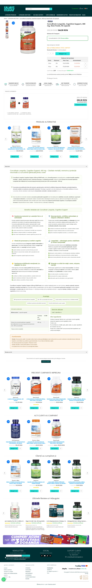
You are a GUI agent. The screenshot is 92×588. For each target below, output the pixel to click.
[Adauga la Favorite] (21, 156)
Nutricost (15, 397)
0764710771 (74, 555)
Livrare (5, 568)
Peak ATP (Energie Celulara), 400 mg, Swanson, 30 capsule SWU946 (77, 399)
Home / (6, 18)
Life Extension (15, 440)
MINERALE (28, 571)
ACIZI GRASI (28, 569)
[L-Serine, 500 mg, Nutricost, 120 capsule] (15, 386)
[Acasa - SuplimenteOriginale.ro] (11, 8)
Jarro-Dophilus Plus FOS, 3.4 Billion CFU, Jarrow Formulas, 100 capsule (22, 521)
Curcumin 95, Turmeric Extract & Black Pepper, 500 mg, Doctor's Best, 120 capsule (36, 148)
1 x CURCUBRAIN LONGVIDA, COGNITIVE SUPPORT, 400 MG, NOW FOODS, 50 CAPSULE (13, 113)
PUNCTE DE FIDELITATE (75, 15)
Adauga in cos (62, 53)
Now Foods (36, 397)
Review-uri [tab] (8, 352)
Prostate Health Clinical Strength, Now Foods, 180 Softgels (56, 442)
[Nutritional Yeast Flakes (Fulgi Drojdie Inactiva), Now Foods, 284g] (56, 386)
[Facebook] (42, 555)
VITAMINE (28, 568)
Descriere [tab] (7, 166)
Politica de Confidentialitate (20, 559)
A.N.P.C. (6, 575)
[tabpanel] (28, 37)
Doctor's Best (36, 146)
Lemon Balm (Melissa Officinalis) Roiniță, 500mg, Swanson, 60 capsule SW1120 (56, 482)
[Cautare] (51, 9)
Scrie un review (46, 361)
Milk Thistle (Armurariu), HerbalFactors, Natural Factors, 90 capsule (16, 148)
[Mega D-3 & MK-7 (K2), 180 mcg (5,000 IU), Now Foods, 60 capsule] (35, 511)
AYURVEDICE (28, 575)
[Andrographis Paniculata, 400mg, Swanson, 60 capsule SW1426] (76, 469)
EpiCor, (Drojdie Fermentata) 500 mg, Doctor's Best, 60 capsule (15, 482)
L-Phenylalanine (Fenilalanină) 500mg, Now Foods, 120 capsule (36, 399)
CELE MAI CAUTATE (30, 565)
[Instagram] (50, 555)
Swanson (56, 146)
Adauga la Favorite (52, 78)
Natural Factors (16, 146)
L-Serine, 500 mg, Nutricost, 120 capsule (15, 399)
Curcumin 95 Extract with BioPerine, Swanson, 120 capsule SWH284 (56, 148)
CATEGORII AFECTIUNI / (13, 18)
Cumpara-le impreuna (80, 104)
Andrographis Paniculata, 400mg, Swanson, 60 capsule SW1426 (76, 482)
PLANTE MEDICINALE (30, 577)
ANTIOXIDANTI (29, 573)
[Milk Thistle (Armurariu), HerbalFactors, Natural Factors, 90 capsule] (16, 135)
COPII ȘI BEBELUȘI (50, 15)
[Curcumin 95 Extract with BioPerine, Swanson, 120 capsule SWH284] (56, 135)
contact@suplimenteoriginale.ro (75, 557)
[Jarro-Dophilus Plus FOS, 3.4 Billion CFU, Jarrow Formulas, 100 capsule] (14, 511)
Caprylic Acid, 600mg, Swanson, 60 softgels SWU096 (35, 482)
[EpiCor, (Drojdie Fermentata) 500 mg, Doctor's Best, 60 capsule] (15, 469)
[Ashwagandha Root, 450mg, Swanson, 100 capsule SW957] (77, 511)
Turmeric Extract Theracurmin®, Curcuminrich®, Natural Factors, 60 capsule (76, 148)
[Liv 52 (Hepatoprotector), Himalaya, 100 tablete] (56, 511)
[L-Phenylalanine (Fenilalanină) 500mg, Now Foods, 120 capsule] (36, 386)
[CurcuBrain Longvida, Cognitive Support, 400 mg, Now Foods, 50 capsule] (28, 37)
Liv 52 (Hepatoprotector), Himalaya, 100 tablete (58, 521)
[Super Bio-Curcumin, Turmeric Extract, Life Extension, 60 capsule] (15, 429)
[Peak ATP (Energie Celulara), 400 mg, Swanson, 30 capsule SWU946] (76, 386)
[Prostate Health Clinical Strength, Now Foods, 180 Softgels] (56, 429)
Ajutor (5, 578)
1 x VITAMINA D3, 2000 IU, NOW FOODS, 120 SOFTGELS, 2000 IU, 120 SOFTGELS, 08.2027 (25, 113)
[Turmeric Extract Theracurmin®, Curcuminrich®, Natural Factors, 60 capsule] (75, 135)
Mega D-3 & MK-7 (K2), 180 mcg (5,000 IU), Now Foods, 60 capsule (41, 521)
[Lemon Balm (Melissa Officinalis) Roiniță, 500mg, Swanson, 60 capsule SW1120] (56, 469)
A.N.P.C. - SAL (7, 577)
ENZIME (27, 578)
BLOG (83, 15)
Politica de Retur (8, 569)
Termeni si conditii (8, 571)
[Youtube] (44, 555)
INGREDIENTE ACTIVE (62, 15)
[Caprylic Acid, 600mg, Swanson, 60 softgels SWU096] (36, 469)
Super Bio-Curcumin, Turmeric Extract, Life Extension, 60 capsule (15, 442)
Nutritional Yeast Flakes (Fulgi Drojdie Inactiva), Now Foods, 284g (56, 399)
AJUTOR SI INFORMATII (9, 565)
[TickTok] (47, 555)
